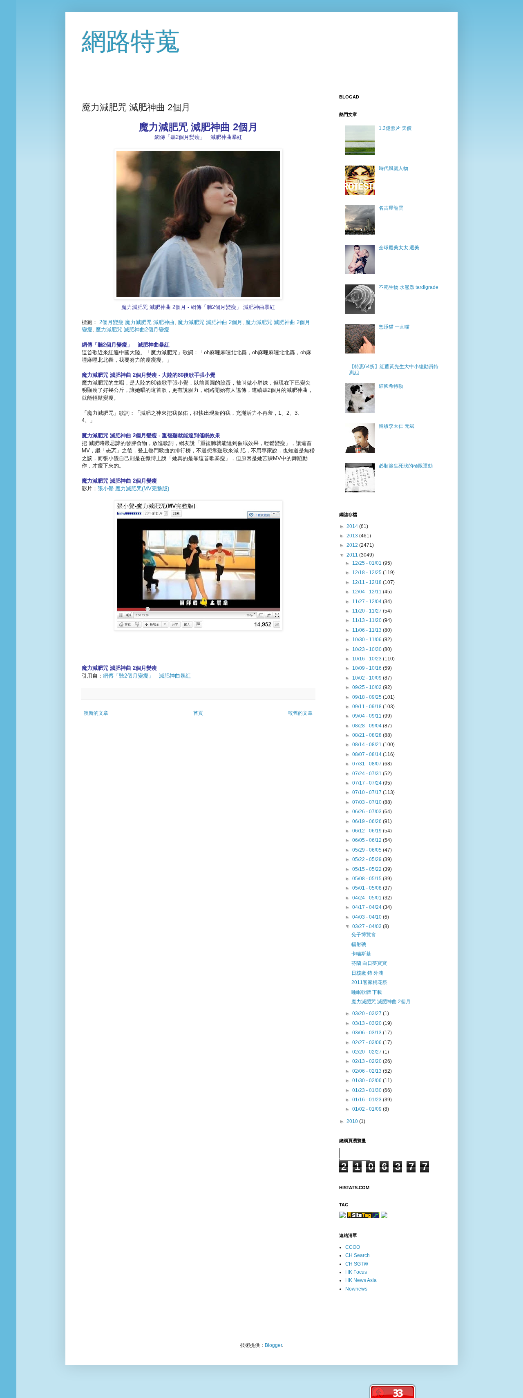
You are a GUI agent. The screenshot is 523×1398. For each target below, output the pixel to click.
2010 (352, 1121)
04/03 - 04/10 (367, 917)
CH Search (357, 1255)
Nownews (356, 1289)
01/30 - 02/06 (367, 1080)
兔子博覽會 (363, 934)
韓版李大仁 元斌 (396, 426)
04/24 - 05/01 (367, 898)
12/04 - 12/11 (367, 592)
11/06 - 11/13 (367, 630)
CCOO (352, 1247)
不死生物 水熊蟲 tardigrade (408, 287)
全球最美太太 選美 (399, 248)
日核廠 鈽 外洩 (367, 973)
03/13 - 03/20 (367, 1023)
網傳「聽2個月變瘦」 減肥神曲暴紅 (147, 676)
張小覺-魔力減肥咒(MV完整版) (133, 488)
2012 (352, 545)
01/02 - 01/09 (367, 1109)
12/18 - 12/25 (367, 572)
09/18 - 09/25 (367, 697)
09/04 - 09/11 (367, 716)
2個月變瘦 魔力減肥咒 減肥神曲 (136, 322)
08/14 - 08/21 (367, 744)
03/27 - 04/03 (367, 926)
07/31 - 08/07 (367, 764)
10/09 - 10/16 (367, 668)
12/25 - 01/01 (367, 563)
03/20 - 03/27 (367, 1013)
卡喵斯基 (361, 954)
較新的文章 (96, 713)
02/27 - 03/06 (367, 1042)
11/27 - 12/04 (367, 601)
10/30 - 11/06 (367, 639)
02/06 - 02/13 (367, 1071)
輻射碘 (358, 944)
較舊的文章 (300, 713)
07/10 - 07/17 (367, 792)
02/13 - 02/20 (367, 1061)
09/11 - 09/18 (367, 706)
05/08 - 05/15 (367, 878)
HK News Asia (361, 1280)
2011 (352, 555)
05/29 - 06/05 (367, 850)
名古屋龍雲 (391, 208)
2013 (352, 536)
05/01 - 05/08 (367, 888)
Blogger (273, 1345)
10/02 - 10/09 (367, 678)
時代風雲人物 (393, 168)
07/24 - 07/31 (367, 773)
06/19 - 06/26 (367, 821)
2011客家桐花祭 (369, 982)
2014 (352, 526)
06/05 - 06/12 (367, 840)
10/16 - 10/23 (367, 659)
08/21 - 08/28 (367, 735)
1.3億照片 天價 (395, 128)
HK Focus (356, 1272)
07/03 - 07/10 (367, 802)
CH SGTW (356, 1264)
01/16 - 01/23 (367, 1100)
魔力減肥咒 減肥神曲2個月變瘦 (132, 330)
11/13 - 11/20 (367, 620)
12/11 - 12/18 (367, 582)
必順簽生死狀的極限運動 (406, 466)
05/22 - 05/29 (367, 859)
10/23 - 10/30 (367, 649)
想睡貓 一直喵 (394, 327)
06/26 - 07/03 (367, 811)
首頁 (198, 713)
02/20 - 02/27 (367, 1052)
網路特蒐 (131, 41)
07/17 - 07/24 (367, 783)
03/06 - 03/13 (367, 1033)
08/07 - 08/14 (367, 754)
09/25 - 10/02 (367, 687)
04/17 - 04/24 (367, 907)
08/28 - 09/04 (367, 726)
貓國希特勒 (391, 386)
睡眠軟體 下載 (366, 992)
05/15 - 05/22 (367, 869)
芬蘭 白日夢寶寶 (369, 963)
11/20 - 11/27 (367, 611)
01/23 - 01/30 (367, 1090)
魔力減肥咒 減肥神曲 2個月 (210, 322)
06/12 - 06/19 (367, 831)
